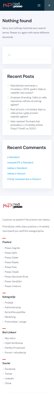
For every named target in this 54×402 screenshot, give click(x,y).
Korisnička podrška (15, 312)
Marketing (10, 316)
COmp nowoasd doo (18, 179)
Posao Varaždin (13, 281)
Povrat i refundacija (15, 352)
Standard (14, 157)
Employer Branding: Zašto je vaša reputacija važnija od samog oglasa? (28, 101)
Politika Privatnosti (15, 347)
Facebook (10, 369)
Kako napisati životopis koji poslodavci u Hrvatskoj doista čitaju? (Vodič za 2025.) (26, 125)
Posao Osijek (12, 271)
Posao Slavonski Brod (16, 276)
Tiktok (8, 383)
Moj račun (10, 338)
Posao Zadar (11, 257)
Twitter (8, 373)
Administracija (13, 307)
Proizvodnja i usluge (15, 321)
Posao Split (11, 252)
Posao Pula (11, 267)
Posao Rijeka (12, 262)
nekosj (10, 168)
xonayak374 (13, 162)
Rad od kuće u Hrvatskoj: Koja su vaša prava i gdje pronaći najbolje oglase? (28, 113)
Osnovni (21, 173)
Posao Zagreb (12, 248)
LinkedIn (9, 378)
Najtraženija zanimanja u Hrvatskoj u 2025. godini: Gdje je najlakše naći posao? (28, 89)
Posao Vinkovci (13, 286)
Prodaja (9, 302)
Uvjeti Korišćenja (14, 343)
